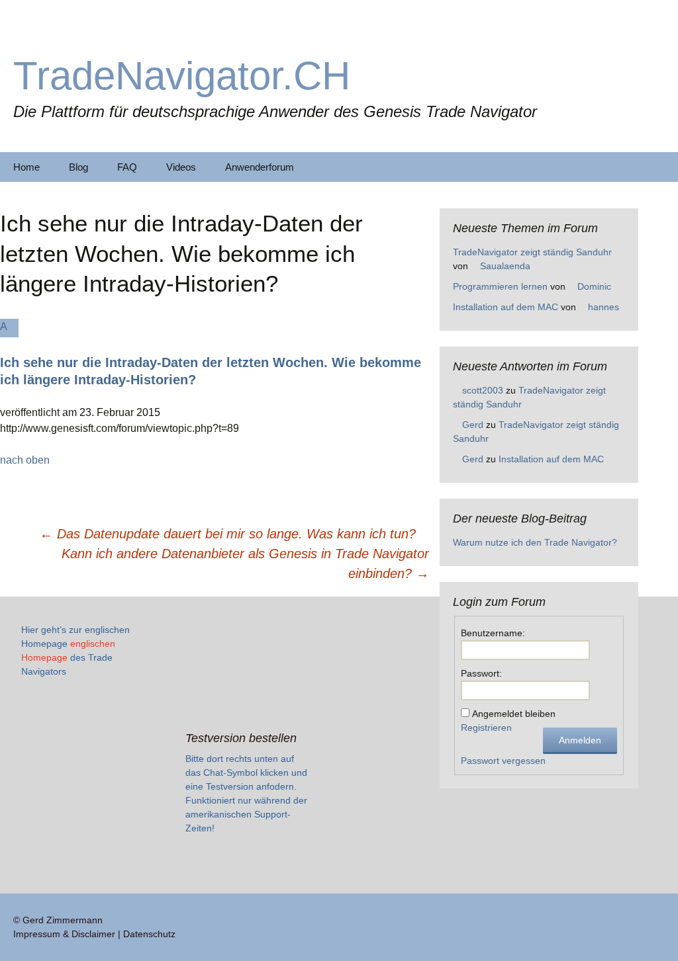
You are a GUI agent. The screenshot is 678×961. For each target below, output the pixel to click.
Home (26, 167)
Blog (78, 167)
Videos (181, 167)
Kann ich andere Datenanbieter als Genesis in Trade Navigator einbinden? (245, 563)
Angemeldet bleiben (514, 713)
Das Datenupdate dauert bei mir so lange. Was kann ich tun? (228, 533)
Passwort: (481, 673)
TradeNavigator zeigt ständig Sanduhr (532, 252)
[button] (214, 353)
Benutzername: (493, 633)
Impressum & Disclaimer (64, 934)
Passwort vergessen (503, 760)
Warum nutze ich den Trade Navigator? (535, 542)
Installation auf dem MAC (505, 307)
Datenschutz (149, 934)
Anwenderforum (259, 167)
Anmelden (580, 740)
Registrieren (486, 727)
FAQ (127, 167)
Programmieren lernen (500, 286)
